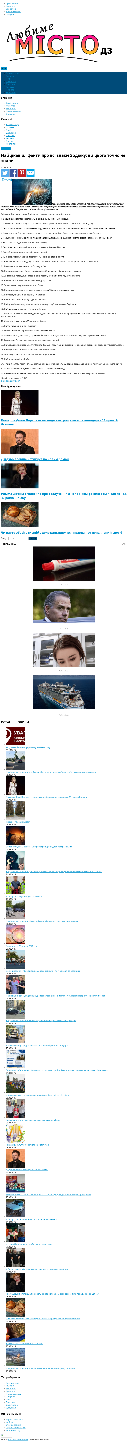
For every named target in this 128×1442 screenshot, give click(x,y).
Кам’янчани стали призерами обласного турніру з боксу (33, 1120)
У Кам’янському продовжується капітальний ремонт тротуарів (37, 1045)
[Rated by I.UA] (6, 1437)
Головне (10, 76)
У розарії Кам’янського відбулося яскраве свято (29, 1244)
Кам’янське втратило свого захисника (24, 1343)
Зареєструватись (14, 1419)
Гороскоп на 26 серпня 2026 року (22, 946)
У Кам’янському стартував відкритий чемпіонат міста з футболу (37, 1095)
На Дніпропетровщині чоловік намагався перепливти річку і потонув (40, 1368)
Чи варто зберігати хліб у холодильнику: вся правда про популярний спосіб (61, 532)
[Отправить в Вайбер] (6, 179)
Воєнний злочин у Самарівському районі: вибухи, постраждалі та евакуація (43, 971)
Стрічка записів (13, 1425)
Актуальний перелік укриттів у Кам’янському (28, 747)
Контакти (11, 92)
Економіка (11, 8)
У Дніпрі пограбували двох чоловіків (24, 896)
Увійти (9, 1422)
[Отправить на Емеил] (30, 176)
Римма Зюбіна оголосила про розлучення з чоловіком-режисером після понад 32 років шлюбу (52, 1293)
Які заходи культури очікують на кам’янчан (27, 1144)
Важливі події (12, 73)
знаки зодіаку (7, 380)
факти (18, 380)
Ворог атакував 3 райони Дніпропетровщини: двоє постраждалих (39, 846)
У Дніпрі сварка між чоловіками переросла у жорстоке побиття (37, 1269)
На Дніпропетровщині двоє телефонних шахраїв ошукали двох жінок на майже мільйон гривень (54, 871)
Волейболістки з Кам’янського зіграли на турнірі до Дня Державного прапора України (48, 1194)
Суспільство (12, 3)
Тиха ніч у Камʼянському (18, 821)
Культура (10, 6)
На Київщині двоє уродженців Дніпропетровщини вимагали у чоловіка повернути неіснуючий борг (55, 995)
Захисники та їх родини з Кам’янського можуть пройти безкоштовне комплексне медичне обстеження (57, 1070)
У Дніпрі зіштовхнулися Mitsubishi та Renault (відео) (31, 1219)
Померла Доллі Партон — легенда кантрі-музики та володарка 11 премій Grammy (46, 797)
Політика (10, 84)
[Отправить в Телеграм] (10, 179)
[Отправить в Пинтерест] (22, 176)
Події (8, 78)
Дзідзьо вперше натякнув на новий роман (35, 459)
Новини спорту (13, 11)
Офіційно (10, 14)
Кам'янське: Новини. (18, 1439)
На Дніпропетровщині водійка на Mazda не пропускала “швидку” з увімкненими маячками (51, 772)
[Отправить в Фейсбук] (14, 176)
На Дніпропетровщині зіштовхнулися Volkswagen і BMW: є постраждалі (41, 1020)
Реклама (10, 87)
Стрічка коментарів (16, 1427)
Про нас (10, 89)
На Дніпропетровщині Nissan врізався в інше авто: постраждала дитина (42, 921)
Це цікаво (11, 81)
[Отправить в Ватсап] (3, 179)
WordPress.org (13, 1430)
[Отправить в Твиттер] (5, 176)
